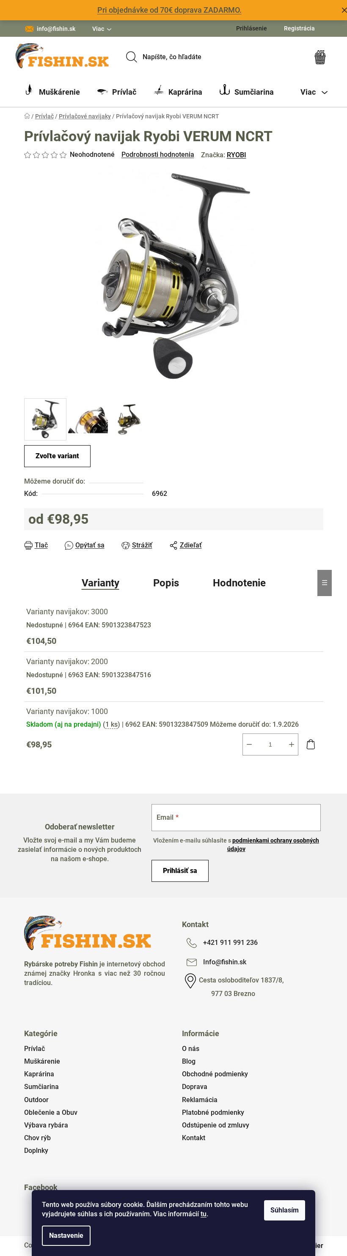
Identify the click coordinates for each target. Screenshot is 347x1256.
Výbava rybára (46, 1125)
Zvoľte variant (57, 456)
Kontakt (193, 1138)
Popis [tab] (166, 583)
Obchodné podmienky (215, 1074)
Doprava (194, 1087)
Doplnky (36, 1151)
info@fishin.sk (56, 28)
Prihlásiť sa (180, 871)
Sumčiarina (41, 1087)
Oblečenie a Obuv (50, 1112)
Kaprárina (39, 1074)
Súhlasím (284, 1210)
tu (204, 1214)
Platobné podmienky (213, 1112)
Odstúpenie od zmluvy (215, 1125)
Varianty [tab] (100, 583)
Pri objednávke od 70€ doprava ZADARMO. (169, 9)
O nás (190, 1049)
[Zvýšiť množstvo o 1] (291, 744)
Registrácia (299, 28)
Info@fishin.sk (224, 962)
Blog (189, 1061)
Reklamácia (200, 1100)
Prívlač (34, 1049)
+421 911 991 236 (230, 943)
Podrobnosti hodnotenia (157, 155)
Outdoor (36, 1100)
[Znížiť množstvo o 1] (249, 744)
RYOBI (236, 155)
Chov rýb (37, 1138)
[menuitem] (52, 92)
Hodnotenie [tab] (239, 583)
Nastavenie (66, 1235)
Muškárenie (42, 1061)
